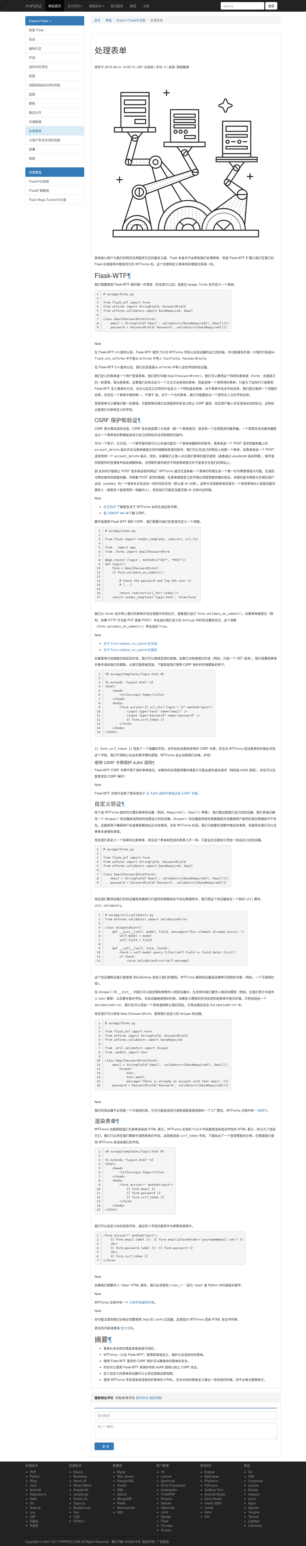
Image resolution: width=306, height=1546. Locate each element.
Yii (162, 1472)
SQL (120, 1512)
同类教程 (35, 172)
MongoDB (124, 1498)
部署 (32, 149)
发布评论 (142, 1397)
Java (33, 1485)
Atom (208, 1512)
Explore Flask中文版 (131, 20)
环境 (32, 57)
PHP (33, 1472)
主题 (146, 6)
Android (35, 1489)
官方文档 (127, 1328)
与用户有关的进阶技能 (44, 140)
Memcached (126, 1507)
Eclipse (210, 1472)
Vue (76, 1512)
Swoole (166, 1503)
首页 (97, 20)
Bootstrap (80, 1476)
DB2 (120, 1489)
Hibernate (168, 1507)
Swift (33, 1498)
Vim (207, 1516)
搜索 (271, 6)
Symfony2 (168, 1481)
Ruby (33, 1481)
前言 (32, 39)
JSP (32, 1516)
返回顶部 (155, 1397)
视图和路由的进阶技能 (44, 85)
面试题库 (117, 6)
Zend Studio (213, 1498)
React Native (82, 1485)
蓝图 (32, 94)
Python (35, 1476)
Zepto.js (79, 1503)
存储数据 (35, 121)
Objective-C (38, 1494)
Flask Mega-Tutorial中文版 (47, 199)
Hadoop (253, 1494)
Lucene (253, 1485)
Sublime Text (214, 1489)
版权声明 (148, 1541)
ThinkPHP (168, 1494)
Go (32, 1503)
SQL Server (125, 1476)
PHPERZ (33, 6)
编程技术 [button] (95, 6)
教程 (133, 6)
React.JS (79, 1481)
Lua (32, 1512)
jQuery (78, 1472)
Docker (253, 1489)
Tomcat (253, 1516)
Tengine (254, 1512)
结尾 (32, 158)
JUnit (164, 1512)
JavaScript (80, 1494)
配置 (32, 76)
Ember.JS (80, 1498)
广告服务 (163, 1541)
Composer (255, 1481)
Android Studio (215, 1494)
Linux (252, 1498)
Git (250, 1472)
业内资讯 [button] (74, 6)
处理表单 (35, 130)
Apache (253, 1507)
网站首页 (56, 5)
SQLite (122, 1494)
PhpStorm (212, 1481)
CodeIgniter (169, 1489)
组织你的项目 (38, 66)
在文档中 (109, 506)
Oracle (122, 1485)
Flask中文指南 (39, 181)
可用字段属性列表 (141, 1302)
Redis (121, 1503)
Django (166, 1516)
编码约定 (35, 48)
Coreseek (255, 1525)
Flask (164, 1521)
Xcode (209, 1507)
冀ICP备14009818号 (126, 1541)
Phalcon (166, 1498)
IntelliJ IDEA (213, 1503)
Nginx (252, 1503)
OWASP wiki (116, 513)
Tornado (167, 1525)
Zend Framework (173, 1485)
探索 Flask (36, 30)
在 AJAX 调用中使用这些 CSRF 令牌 (171, 793)
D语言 (34, 1521)
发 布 (105, 1446)
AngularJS (80, 1489)
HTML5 (78, 1521)
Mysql (121, 1472)
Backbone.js (82, 1507)
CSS (76, 1516)
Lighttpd (254, 1521)
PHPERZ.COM (69, 1541)
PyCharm (211, 1485)
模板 (32, 103)
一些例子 (261, 1110)
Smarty (166, 1530)
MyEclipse (212, 1476)
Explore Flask (39, 21)
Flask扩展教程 (39, 190)
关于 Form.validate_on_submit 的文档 (130, 643)
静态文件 (35, 112)
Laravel (166, 1476)
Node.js (35, 1507)
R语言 (34, 1525)
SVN (251, 1476)
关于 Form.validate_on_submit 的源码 (130, 649)
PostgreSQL (125, 1481)
